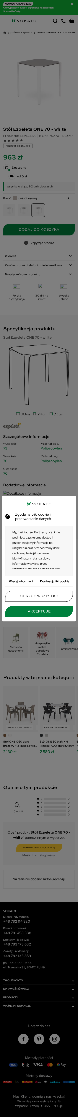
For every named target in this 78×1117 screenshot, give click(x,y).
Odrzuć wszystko (39, 596)
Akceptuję (39, 611)
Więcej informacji (21, 581)
